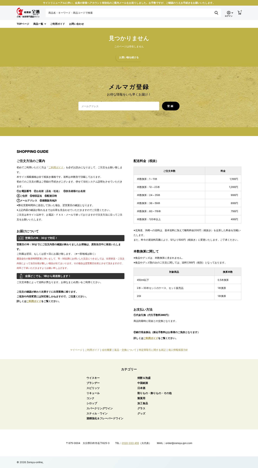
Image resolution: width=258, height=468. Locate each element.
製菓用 (141, 398)
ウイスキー (93, 377)
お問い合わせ (76, 23)
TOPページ (23, 23)
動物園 (216, 12)
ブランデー (93, 383)
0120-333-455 (130, 443)
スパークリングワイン (100, 408)
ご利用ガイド (57, 23)
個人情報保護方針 (178, 349)
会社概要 (107, 349)
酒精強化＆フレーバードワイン (105, 418)
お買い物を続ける (129, 57)
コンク (90, 398)
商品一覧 (38, 23)
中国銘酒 (142, 383)
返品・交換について (125, 349)
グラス (141, 408)
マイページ (76, 349)
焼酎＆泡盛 (144, 377)
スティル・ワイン (97, 413)
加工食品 (142, 403)
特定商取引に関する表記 (152, 349)
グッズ (141, 413)
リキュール (93, 393)
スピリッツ (93, 388)
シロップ (92, 403)
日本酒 (141, 388)
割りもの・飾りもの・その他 (154, 393)
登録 (170, 105)
